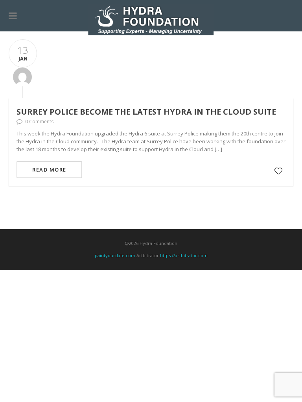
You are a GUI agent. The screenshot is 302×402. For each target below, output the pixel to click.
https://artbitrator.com (184, 255)
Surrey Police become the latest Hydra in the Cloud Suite (146, 111)
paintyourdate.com (115, 255)
